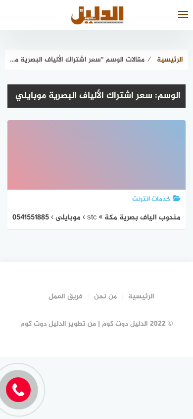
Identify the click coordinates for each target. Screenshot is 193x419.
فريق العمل (65, 296)
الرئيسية (141, 296)
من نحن (105, 296)
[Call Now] (18, 389)
